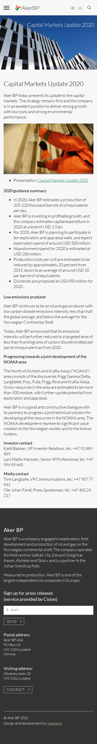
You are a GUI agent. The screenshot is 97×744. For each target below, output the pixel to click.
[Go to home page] (27, 7)
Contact (16, 689)
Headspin (54, 723)
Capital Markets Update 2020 (62, 180)
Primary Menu (6, 7)
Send (12, 621)
